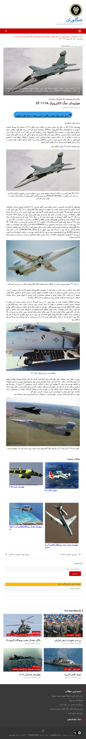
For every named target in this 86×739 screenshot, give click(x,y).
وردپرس (12, 735)
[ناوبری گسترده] (80, 31)
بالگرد (9, 635)
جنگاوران (74, 19)
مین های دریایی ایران (75, 713)
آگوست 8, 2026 (76, 643)
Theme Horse (33, 735)
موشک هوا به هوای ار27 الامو (19, 554)
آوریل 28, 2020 (75, 107)
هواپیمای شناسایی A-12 (30, 674)
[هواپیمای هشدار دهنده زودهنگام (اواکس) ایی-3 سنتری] (62, 521)
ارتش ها (78, 635)
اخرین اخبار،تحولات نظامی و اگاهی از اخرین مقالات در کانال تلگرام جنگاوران (41, 116)
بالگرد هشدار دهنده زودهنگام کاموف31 (23, 640)
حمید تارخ (65, 107)
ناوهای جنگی (67, 669)
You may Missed (72, 610)
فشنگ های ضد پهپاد (76, 700)
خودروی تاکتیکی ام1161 (68, 554)
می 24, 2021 (36, 643)
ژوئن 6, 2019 (76, 677)
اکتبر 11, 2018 (36, 677)
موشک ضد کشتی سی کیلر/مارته (71, 705)
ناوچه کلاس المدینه (72, 674)
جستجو (75, 574)
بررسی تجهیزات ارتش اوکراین (68, 640)
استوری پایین (70, 635)
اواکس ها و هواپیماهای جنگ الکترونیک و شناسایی (64, 99)
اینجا (61, 146)
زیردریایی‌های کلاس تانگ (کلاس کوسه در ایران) (66, 709)
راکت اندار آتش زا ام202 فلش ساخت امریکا (67, 696)
